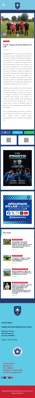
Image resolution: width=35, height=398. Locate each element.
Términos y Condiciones (13, 370)
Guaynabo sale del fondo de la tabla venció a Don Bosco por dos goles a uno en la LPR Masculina (22, 244)
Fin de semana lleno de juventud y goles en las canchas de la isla (21, 273)
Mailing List (7, 366)
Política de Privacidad (12, 372)
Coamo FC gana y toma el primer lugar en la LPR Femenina (21, 259)
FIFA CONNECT (8, 368)
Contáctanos (9, 363)
